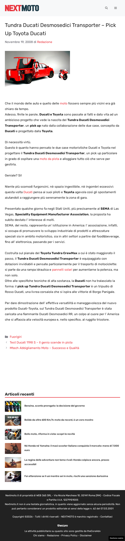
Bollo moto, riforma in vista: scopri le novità (49, 434)
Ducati (28, 192)
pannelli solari (62, 269)
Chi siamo (39, 535)
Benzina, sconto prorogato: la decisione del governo (54, 405)
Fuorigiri (16, 337)
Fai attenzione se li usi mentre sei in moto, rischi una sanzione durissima (66, 476)
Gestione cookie (116, 538)
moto (63, 103)
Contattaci (106, 516)
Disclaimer (86, 535)
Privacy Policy (69, 535)
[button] (106, 8)
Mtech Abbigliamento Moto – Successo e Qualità (44, 348)
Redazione (53, 535)
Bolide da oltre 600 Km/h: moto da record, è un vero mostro (58, 419)
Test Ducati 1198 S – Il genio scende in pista (41, 342)
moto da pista (49, 159)
